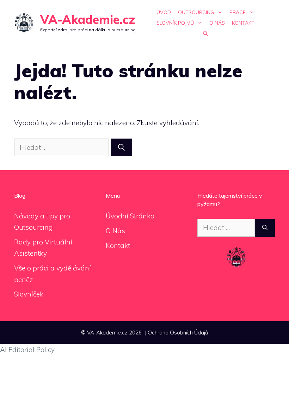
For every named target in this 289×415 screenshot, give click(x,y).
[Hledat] (121, 148)
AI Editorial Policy (27, 349)
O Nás (217, 23)
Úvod (163, 12)
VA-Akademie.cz (87, 19)
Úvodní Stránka (130, 216)
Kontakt (243, 23)
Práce (237, 12)
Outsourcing (196, 12)
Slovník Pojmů (175, 23)
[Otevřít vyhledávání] (205, 33)
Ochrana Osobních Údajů (178, 332)
